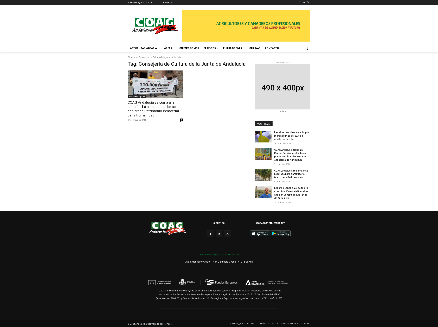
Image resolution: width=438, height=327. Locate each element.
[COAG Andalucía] (155, 26)
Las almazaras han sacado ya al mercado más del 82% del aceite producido (292, 135)
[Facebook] (299, 2)
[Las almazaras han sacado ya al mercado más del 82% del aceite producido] (263, 136)
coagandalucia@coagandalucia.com (219, 254)
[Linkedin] (304, 2)
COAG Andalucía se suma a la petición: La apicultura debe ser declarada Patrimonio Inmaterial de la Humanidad (153, 108)
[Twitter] (308, 2)
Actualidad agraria (137, 96)
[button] (306, 48)
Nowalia (168, 323)
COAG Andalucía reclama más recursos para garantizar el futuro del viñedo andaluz (291, 174)
